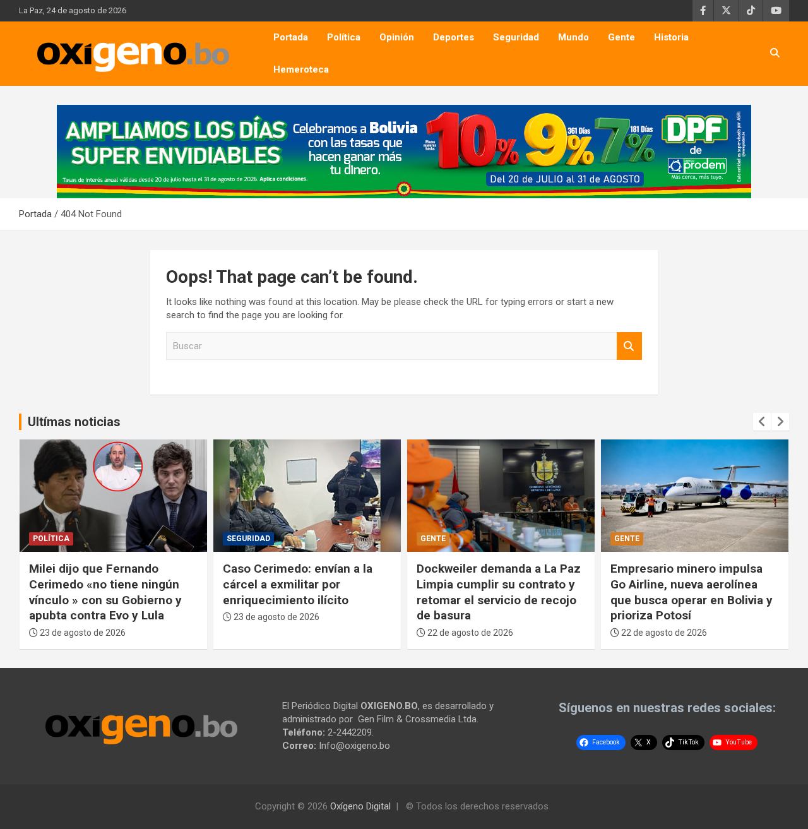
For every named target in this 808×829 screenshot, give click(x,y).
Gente (621, 37)
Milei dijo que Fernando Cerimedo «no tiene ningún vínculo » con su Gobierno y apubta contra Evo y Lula (105, 592)
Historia (671, 37)
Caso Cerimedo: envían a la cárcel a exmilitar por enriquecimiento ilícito (297, 584)
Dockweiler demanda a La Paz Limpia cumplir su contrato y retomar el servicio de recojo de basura (499, 592)
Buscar (629, 346)
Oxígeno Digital (360, 806)
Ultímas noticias (74, 421)
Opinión (396, 37)
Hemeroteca (301, 69)
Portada (290, 37)
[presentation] (762, 422)
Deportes (453, 37)
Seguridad (516, 37)
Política (343, 37)
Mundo (573, 37)
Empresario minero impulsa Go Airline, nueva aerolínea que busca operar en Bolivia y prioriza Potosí (691, 592)
